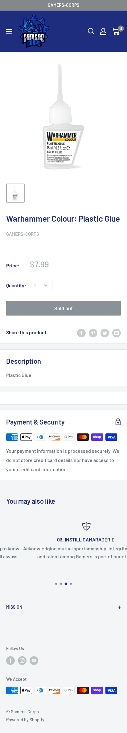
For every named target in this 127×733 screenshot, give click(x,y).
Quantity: (16, 285)
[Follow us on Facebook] (10, 660)
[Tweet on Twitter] (104, 332)
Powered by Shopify (25, 719)
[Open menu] (9, 31)
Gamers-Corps (22, 234)
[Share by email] (116, 332)
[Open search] (91, 31)
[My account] (103, 31)
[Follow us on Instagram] (22, 660)
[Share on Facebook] (81, 332)
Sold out (63, 308)
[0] (116, 31)
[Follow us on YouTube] (34, 660)
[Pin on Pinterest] (93, 332)
